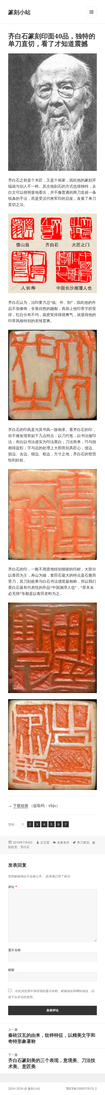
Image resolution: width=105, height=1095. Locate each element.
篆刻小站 (19, 12)
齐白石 (25, 847)
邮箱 (11, 970)
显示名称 (14, 950)
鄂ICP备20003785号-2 (81, 1088)
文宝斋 (44, 842)
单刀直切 (83, 842)
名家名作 (63, 842)
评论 (12, 887)
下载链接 (20, 805)
